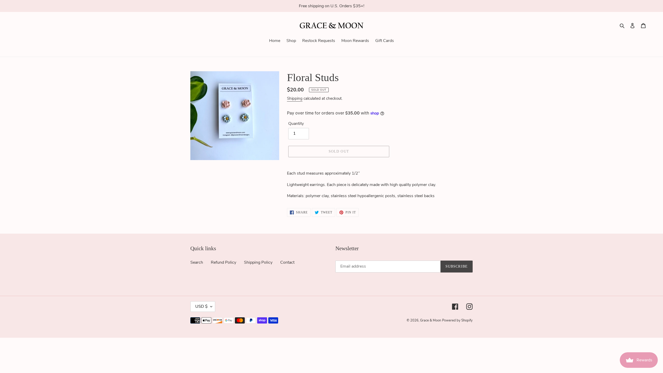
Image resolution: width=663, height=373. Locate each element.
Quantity (296, 123)
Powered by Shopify (457, 320)
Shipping (294, 98)
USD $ (201, 306)
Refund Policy (223, 262)
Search (196, 262)
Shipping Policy (258, 262)
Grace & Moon (430, 320)
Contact (287, 262)
